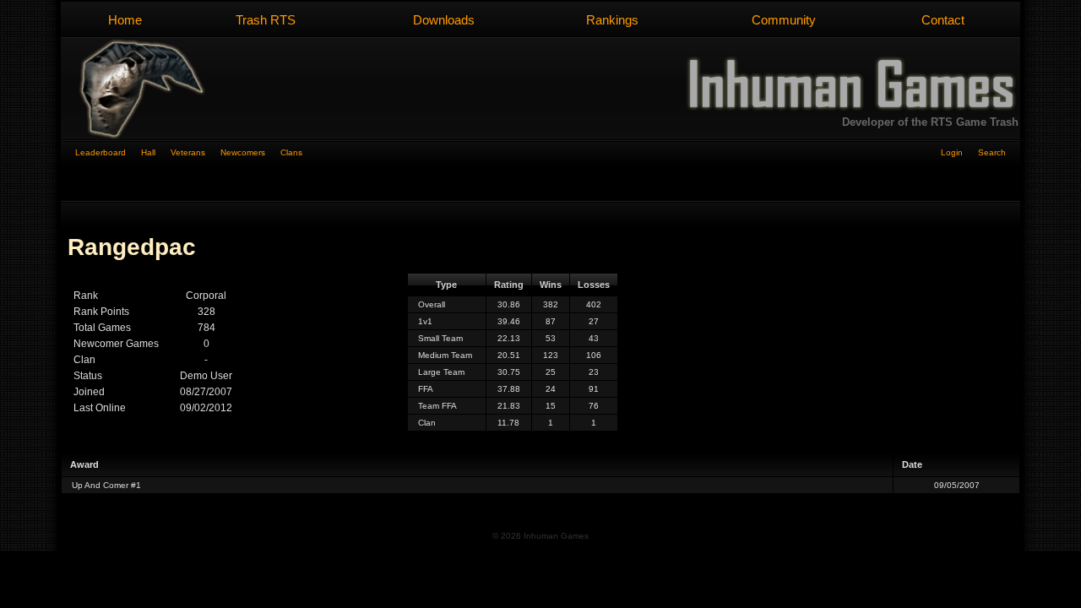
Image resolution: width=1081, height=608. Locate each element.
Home (125, 20)
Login (959, 152)
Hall (156, 152)
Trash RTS (266, 20)
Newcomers (250, 152)
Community (784, 20)
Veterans (195, 152)
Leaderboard (108, 152)
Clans (291, 152)
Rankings (612, 20)
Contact (942, 20)
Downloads (444, 20)
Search (992, 152)
